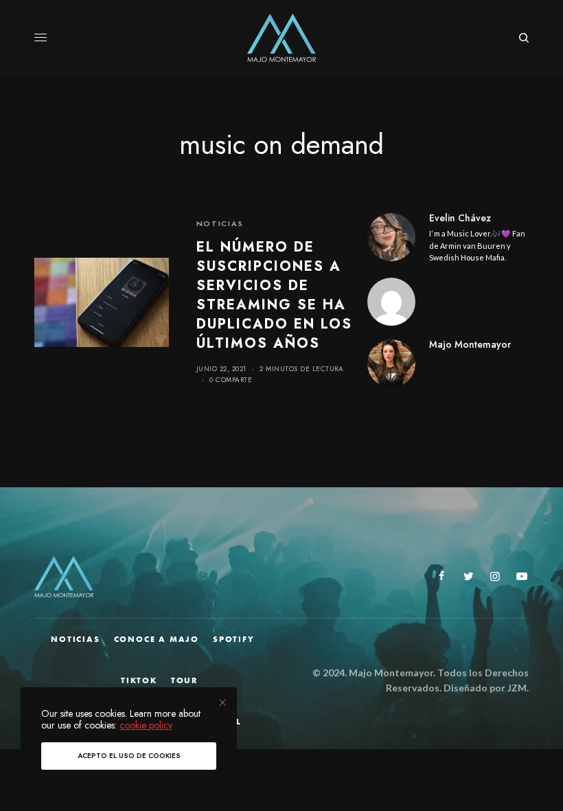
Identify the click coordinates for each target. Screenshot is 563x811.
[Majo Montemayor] (282, 38)
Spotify (234, 639)
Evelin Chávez (460, 218)
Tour (184, 680)
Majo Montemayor (470, 344)
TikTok (139, 680)
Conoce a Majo (156, 639)
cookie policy (145, 725)
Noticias (220, 223)
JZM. (517, 687)
